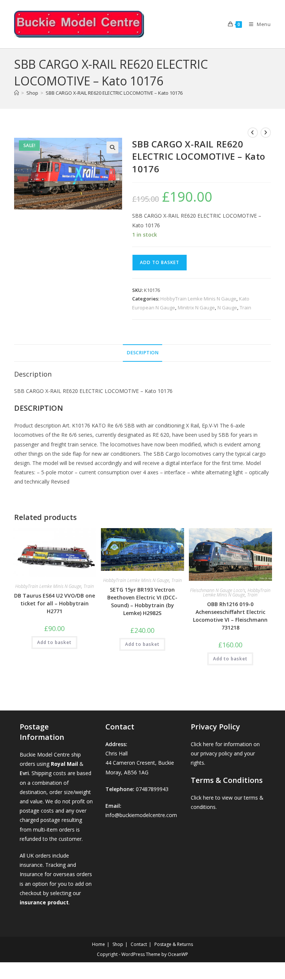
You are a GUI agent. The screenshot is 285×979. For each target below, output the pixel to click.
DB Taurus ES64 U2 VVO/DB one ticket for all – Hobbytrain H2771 (54, 603)
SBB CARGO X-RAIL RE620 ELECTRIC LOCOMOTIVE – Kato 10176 (114, 93)
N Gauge (227, 307)
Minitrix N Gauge (196, 307)
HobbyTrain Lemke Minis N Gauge (198, 298)
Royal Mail (64, 763)
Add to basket (159, 262)
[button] (112, 147)
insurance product (44, 902)
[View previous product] (253, 132)
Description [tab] (142, 352)
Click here (202, 744)
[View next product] (266, 132)
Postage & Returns (173, 944)
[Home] (16, 93)
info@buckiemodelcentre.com (141, 815)
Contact (139, 944)
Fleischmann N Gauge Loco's (217, 590)
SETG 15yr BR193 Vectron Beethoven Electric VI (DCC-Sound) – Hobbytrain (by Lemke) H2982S (142, 601)
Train (245, 307)
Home (98, 944)
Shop (117, 944)
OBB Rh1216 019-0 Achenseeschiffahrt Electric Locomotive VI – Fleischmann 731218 (230, 616)
